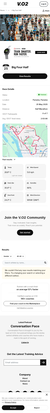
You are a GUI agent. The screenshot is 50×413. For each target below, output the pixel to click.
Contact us (25, 381)
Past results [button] (7, 159)
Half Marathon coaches (25, 308)
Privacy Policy (10, 402)
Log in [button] (43, 4)
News (25, 384)
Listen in (25, 342)
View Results (25, 76)
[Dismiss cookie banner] (46, 394)
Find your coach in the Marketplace (25, 304)
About (25, 378)
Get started (25, 232)
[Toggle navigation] (5, 3)
